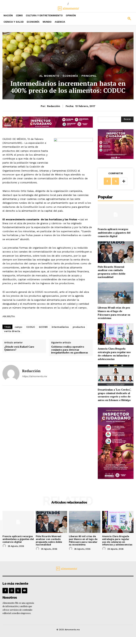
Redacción (53, 106)
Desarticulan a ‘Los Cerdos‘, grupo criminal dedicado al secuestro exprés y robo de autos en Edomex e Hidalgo (114, 395)
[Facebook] (107, 181)
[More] (124, 181)
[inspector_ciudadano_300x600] (116, 477)
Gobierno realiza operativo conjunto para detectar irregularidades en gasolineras (69, 349)
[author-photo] (4, 546)
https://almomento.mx (34, 376)
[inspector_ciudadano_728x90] (47, 126)
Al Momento (49, 76)
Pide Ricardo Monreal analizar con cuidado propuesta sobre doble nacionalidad (111, 272)
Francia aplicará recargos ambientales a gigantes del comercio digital (114, 232)
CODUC (30, 327)
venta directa (12, 331)
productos (79, 327)
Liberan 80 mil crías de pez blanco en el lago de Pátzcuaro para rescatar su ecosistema (114, 313)
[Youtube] (24, 590)
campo (18, 327)
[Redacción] (10, 373)
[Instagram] (11, 590)
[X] (115, 181)
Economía (70, 76)
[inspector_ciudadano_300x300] (116, 157)
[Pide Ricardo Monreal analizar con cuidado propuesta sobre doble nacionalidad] (116, 252)
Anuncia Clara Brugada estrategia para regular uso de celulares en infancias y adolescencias (114, 354)
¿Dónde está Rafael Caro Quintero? (19, 348)
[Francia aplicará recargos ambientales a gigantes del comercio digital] (116, 214)
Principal (89, 76)
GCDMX (43, 327)
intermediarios (60, 327)
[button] (119, 18)
